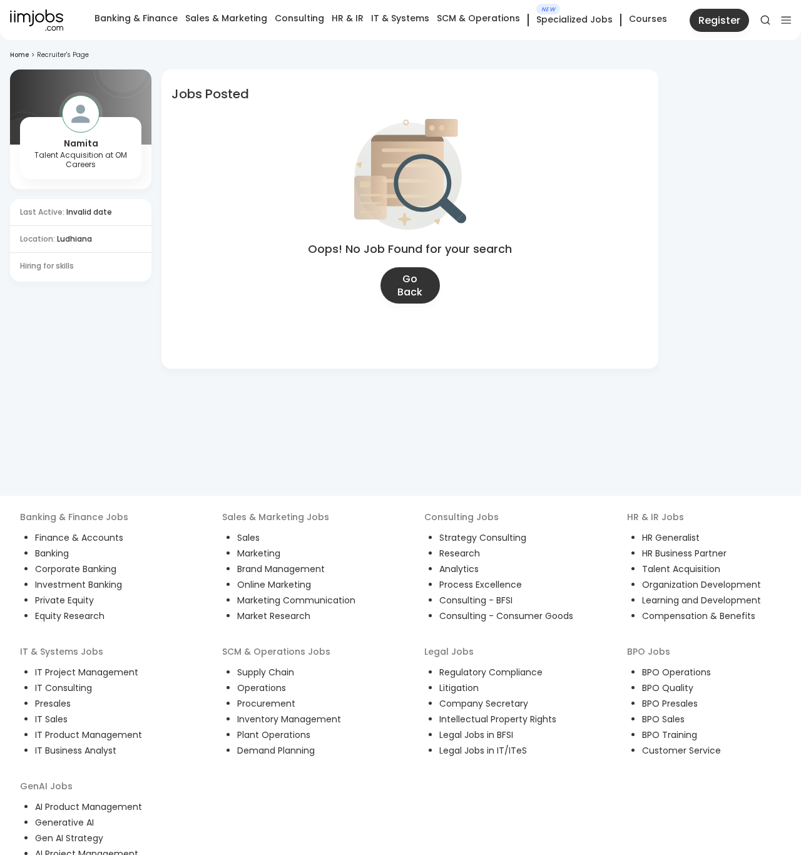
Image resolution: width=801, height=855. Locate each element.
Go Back (409, 285)
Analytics (459, 569)
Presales (53, 703)
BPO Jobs (648, 651)
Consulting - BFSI (476, 600)
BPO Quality (667, 688)
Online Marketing (274, 584)
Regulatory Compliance (491, 672)
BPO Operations (676, 672)
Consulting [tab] (299, 18)
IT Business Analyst (75, 750)
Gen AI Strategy (69, 838)
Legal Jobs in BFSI (476, 735)
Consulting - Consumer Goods (506, 616)
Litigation (459, 688)
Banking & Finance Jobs (74, 517)
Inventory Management (289, 719)
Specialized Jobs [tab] (574, 20)
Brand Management (281, 569)
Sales (248, 537)
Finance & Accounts (79, 537)
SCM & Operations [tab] (478, 18)
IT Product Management (88, 735)
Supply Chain (265, 672)
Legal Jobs (449, 651)
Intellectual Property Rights (497, 719)
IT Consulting (63, 688)
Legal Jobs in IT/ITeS (483, 750)
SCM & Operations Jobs (276, 651)
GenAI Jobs (46, 786)
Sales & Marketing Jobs (275, 517)
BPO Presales (670, 703)
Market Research (273, 616)
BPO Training (669, 735)
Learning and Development (701, 600)
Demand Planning (276, 750)
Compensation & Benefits (698, 616)
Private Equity (64, 600)
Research (459, 553)
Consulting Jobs (461, 517)
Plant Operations (273, 735)
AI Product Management (88, 807)
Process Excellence (480, 584)
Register (719, 20)
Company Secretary (483, 703)
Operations (261, 688)
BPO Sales (663, 719)
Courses (648, 19)
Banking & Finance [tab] (136, 18)
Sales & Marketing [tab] (226, 18)
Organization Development (701, 584)
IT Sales (51, 719)
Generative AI (64, 822)
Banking (52, 553)
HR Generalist (671, 537)
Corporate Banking (75, 569)
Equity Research (70, 616)
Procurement (266, 703)
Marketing (258, 553)
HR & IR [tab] (348, 18)
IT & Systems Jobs (61, 651)
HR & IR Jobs (655, 517)
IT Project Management (86, 672)
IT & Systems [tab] (400, 18)
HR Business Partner (684, 553)
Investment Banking (78, 584)
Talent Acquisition (681, 569)
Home (19, 54)
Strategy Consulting (482, 537)
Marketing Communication (296, 600)
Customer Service (681, 750)
